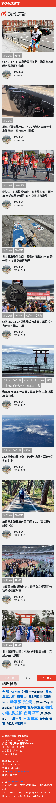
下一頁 (46, 678)
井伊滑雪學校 (36, 692)
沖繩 (42, 380)
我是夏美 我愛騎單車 (28, 707)
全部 (5, 692)
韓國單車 (19, 315)
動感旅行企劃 (33, 385)
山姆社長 (15, 719)
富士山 (6, 380)
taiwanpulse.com (15, 781)
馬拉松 (18, 56)
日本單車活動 (30, 380)
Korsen (15, 692)
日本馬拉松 (20, 185)
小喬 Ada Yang (41, 702)
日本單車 (19, 250)
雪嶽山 (38, 315)
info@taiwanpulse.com (18, 771)
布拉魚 (10, 723)
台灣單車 (31, 713)
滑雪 (49, 380)
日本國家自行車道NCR (13, 385)
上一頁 (10, 678)
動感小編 (7, 56)
